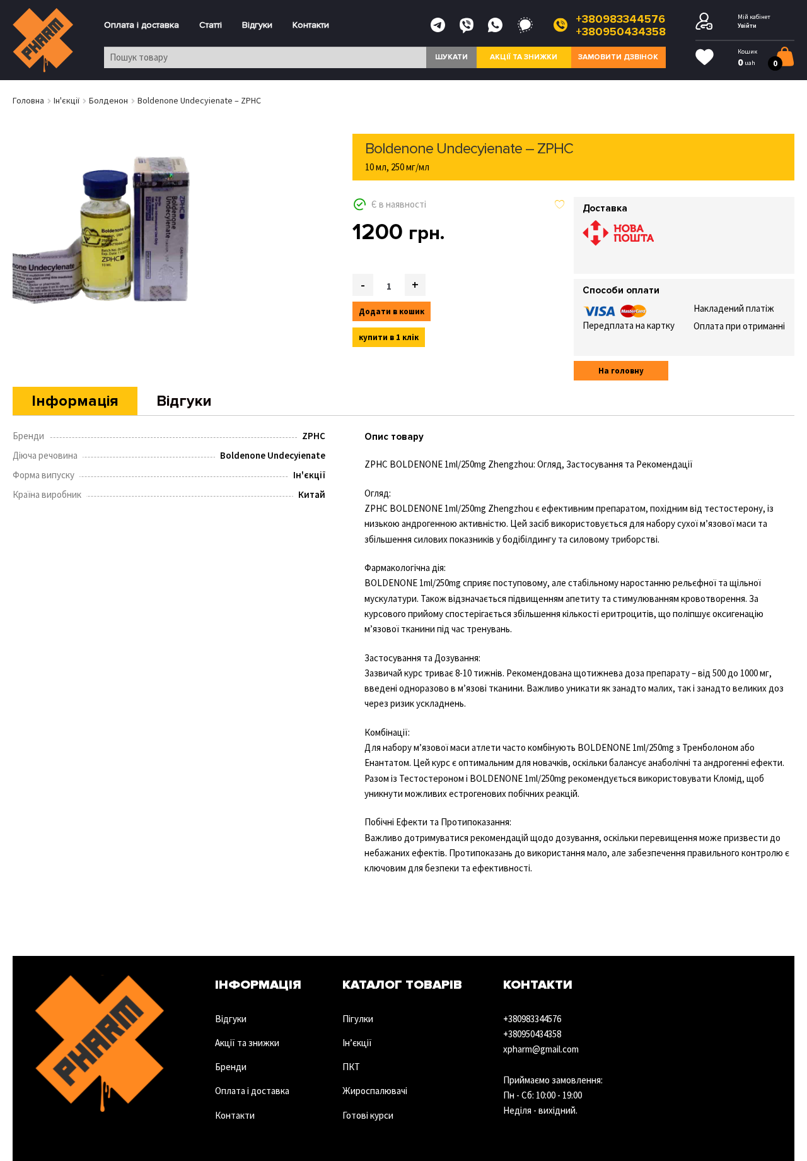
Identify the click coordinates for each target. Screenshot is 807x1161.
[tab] (75, 401)
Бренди (231, 1067)
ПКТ (351, 1067)
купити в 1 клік (389, 337)
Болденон (108, 100)
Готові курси (367, 1115)
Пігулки (357, 1019)
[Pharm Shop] (100, 1043)
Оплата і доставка (141, 25)
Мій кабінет (754, 17)
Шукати (451, 57)
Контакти (311, 25)
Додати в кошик (391, 311)
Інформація (75, 401)
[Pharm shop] (43, 40)
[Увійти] (704, 21)
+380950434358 (621, 31)
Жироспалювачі (374, 1091)
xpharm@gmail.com (541, 1049)
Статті (210, 25)
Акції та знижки (523, 57)
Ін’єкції (357, 1043)
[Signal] (525, 25)
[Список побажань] (704, 57)
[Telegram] (438, 25)
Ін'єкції (66, 100)
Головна (28, 100)
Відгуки (257, 25)
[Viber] (466, 25)
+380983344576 (620, 19)
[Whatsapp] (495, 25)
